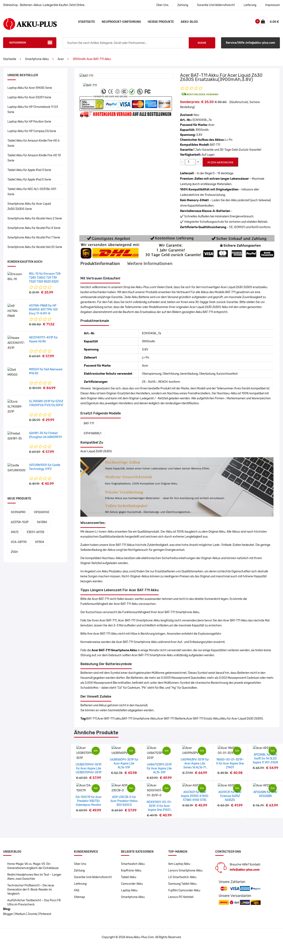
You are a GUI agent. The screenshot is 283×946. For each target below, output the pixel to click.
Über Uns (162, 5)
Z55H (14, 552)
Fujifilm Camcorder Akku (184, 890)
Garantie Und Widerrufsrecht (216, 5)
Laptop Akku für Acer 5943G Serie (29, 88)
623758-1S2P (20, 522)
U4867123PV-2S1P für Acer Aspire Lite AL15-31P (159, 768)
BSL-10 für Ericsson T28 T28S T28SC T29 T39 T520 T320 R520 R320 (44, 277)
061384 (42, 522)
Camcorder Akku (132, 884)
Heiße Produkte (161, 22)
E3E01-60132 (35, 532)
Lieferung (250, 5)
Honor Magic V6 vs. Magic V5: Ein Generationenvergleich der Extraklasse (33, 866)
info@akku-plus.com (245, 869)
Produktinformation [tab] (100, 263)
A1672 (14, 532)
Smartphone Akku (37, 59)
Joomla (32, 914)
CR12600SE (41, 512)
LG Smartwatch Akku (182, 877)
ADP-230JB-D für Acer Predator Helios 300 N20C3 (124, 801)
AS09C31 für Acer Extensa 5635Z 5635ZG (230, 796)
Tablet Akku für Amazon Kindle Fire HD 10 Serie (34, 158)
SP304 (39, 542)
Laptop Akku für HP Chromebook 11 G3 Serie (32, 109)
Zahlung (182, 5)
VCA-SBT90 (19, 542)
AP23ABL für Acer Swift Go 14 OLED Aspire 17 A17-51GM (265, 758)
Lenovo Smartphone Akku (185, 870)
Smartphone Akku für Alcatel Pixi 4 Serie (33, 228)
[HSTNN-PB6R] (16, 311)
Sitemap (79, 897)
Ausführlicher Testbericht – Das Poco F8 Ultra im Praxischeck (34, 902)
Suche (202, 42)
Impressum (272, 5)
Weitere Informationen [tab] (150, 263)
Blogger (8, 914)
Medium (20, 914)
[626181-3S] (16, 436)
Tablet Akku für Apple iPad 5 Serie (29, 179)
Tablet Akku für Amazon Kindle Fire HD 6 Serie (33, 143)
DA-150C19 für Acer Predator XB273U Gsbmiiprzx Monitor (89, 801)
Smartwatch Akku (133, 864)
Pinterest (45, 914)
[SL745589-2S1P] (16, 406)
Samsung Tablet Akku (182, 884)
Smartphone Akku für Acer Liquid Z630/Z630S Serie (29, 206)
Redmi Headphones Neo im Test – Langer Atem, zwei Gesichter (34, 877)
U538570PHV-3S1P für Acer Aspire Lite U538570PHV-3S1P (89, 768)
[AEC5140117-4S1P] (16, 343)
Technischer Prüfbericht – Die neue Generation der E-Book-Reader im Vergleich (30, 889)
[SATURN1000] (16, 468)
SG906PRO (18, 512)
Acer (61, 59)
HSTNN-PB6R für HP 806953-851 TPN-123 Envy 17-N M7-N (43, 309)
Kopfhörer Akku (131, 870)
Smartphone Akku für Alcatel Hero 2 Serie (34, 218)
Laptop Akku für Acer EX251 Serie (29, 97)
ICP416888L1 (92, 433)
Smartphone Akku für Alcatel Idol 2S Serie (34, 247)
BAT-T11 (89, 423)
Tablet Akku (128, 877)
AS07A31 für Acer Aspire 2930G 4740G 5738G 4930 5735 (194, 796)
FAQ (76, 890)
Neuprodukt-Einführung (121, 22)
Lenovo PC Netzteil (180, 897)
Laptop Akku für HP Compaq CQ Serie (31, 131)
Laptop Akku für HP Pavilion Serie (29, 121)
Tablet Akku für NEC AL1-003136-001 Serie (31, 191)
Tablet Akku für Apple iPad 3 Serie (29, 170)
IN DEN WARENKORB (220, 162)
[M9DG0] (16, 372)
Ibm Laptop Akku (179, 864)
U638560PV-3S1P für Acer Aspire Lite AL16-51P (124, 763)
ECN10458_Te (202, 120)
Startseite (86, 22)
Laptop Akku (129, 890)
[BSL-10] (16, 276)
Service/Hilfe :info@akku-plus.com (250, 43)
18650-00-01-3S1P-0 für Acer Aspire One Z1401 (230, 763)
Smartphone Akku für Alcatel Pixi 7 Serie (33, 237)
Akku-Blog (189, 22)
